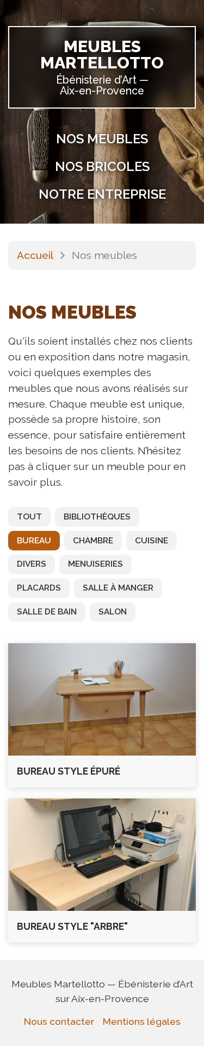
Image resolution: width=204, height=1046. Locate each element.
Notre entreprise (102, 194)
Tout (29, 517)
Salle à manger (118, 588)
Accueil (35, 255)
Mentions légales (142, 1021)
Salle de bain (47, 612)
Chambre (93, 541)
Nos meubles (102, 139)
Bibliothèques (97, 517)
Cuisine (151, 541)
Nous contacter (59, 1021)
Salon (112, 612)
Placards (39, 588)
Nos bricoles (102, 166)
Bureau (34, 541)
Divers (31, 564)
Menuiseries (95, 564)
